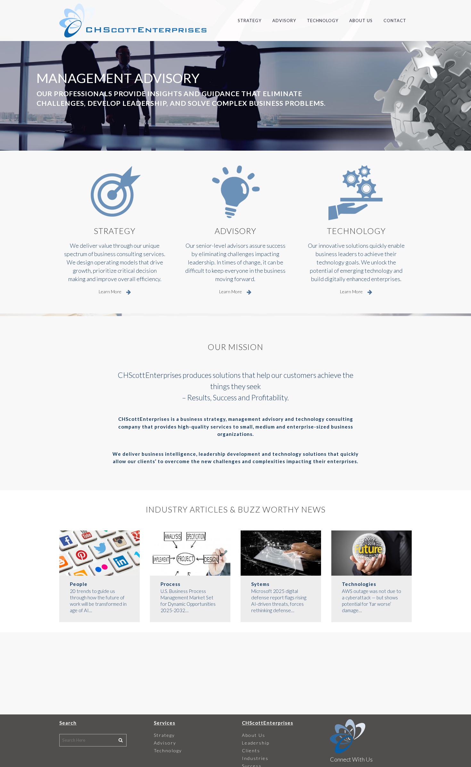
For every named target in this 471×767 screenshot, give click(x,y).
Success (252, 766)
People (78, 584)
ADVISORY (235, 231)
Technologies (359, 584)
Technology (168, 750)
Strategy (164, 735)
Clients (251, 750)
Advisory (165, 743)
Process (170, 584)
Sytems (260, 584)
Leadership (255, 743)
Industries (255, 758)
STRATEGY (115, 231)
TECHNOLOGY (356, 231)
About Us (253, 735)
